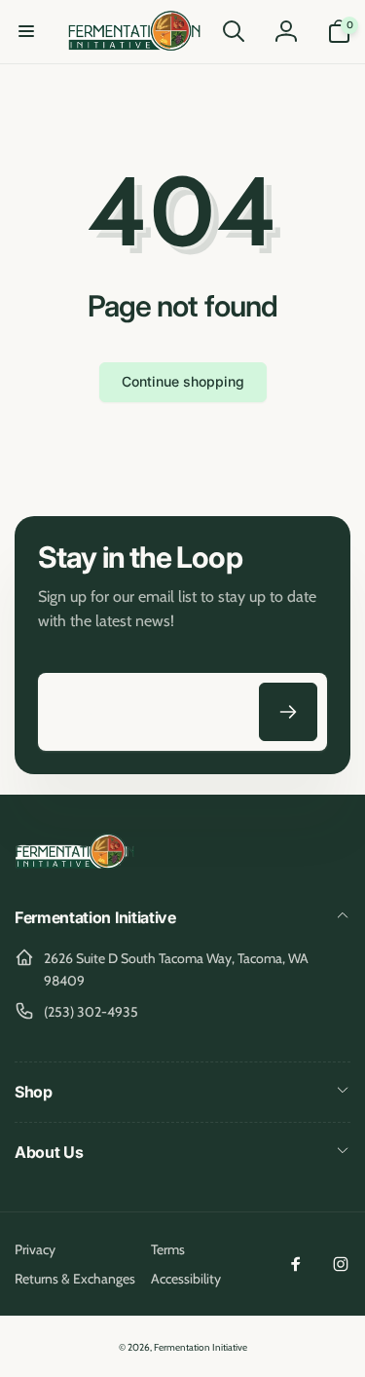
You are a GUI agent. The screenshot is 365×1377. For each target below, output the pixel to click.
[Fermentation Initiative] (75, 866)
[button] (26, 31)
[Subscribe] (288, 712)
